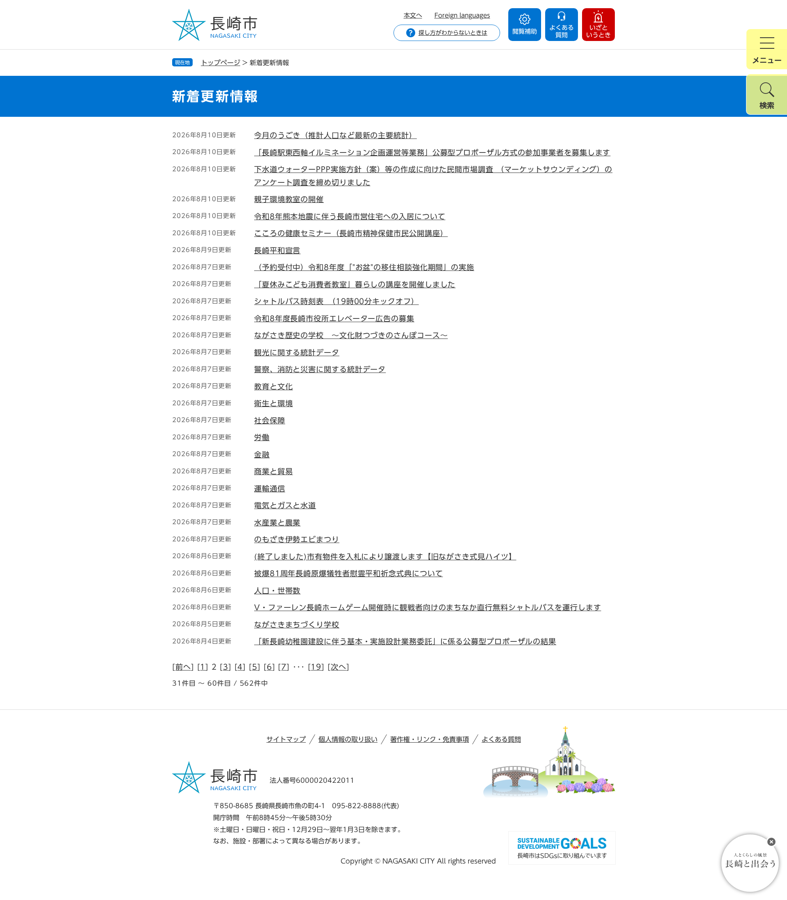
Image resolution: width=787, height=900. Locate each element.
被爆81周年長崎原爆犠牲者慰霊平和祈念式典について (348, 573)
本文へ (413, 15)
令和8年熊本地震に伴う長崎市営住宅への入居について (350, 216)
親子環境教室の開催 (289, 199)
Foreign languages (462, 15)
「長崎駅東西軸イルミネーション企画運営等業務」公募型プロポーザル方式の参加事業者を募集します (432, 152)
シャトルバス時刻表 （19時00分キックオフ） (336, 301)
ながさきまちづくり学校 (296, 624)
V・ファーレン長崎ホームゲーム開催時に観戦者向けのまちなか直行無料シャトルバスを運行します (427, 607)
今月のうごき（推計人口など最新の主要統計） (335, 135)
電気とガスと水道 (285, 505)
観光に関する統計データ (296, 352)
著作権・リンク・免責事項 (429, 739)
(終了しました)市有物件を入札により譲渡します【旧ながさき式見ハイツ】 (385, 556)
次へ (338, 666)
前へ (183, 666)
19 (316, 666)
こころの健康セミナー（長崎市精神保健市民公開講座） (351, 233)
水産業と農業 (277, 522)
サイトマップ (286, 739)
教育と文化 (273, 386)
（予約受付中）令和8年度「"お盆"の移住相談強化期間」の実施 (364, 267)
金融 (262, 454)
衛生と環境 (273, 403)
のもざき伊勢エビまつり (296, 539)
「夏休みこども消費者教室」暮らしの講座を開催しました (354, 284)
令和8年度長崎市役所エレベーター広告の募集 (334, 318)
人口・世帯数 (277, 590)
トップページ (220, 62)
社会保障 (269, 420)
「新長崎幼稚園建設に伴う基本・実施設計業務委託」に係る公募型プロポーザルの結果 (405, 641)
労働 (262, 437)
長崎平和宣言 (277, 250)
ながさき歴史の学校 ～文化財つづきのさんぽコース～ (351, 335)
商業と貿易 (273, 471)
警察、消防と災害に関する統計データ (320, 369)
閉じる (771, 841)
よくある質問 (501, 739)
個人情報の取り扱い (348, 739)
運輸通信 (269, 488)
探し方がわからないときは (453, 33)
